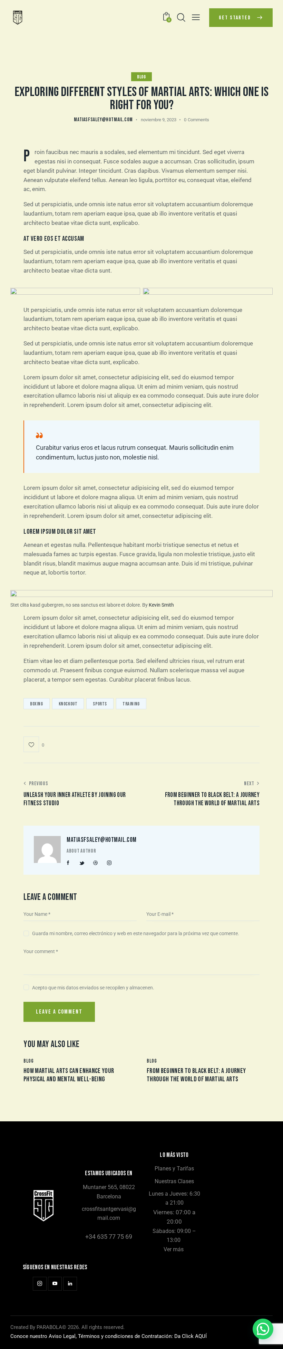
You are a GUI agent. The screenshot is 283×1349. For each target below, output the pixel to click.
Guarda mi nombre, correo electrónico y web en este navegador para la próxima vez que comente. (135, 933)
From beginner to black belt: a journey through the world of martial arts (196, 1075)
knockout (68, 704)
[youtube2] (55, 1284)
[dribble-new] (95, 862)
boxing (36, 704)
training (131, 704)
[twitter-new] (81, 862)
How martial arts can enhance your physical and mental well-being (68, 1075)
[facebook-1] (68, 862)
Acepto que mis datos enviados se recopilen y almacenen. (93, 987)
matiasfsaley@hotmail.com (102, 840)
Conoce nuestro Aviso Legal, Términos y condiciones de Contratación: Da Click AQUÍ (108, 1336)
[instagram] (109, 862)
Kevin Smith (161, 605)
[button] (196, 17)
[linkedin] (70, 1284)
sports (100, 704)
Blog (141, 77)
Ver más (174, 1249)
